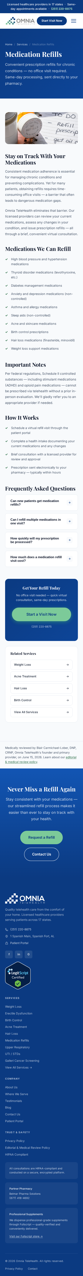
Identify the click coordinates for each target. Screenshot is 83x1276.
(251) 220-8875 (61, 8)
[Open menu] (73, 20)
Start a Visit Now (41, 614)
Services (22, 44)
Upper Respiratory (17, 1047)
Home (8, 44)
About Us (11, 1087)
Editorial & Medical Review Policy (27, 1147)
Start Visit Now (52, 20)
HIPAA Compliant (16, 1154)
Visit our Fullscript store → (26, 1236)
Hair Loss (41, 688)
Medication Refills (17, 1040)
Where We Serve (16, 1094)
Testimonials (13, 1101)
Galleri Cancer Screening (22, 1060)
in (18, 954)
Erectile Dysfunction (18, 1013)
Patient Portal (19, 943)
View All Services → (18, 1067)
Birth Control (41, 700)
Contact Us (41, 854)
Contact (32, 1268)
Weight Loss (41, 664)
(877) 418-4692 (19, 1198)
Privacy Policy (15, 1141)
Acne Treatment (41, 676)
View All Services (41, 712)
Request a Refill (41, 837)
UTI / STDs (12, 1054)
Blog (8, 1107)
